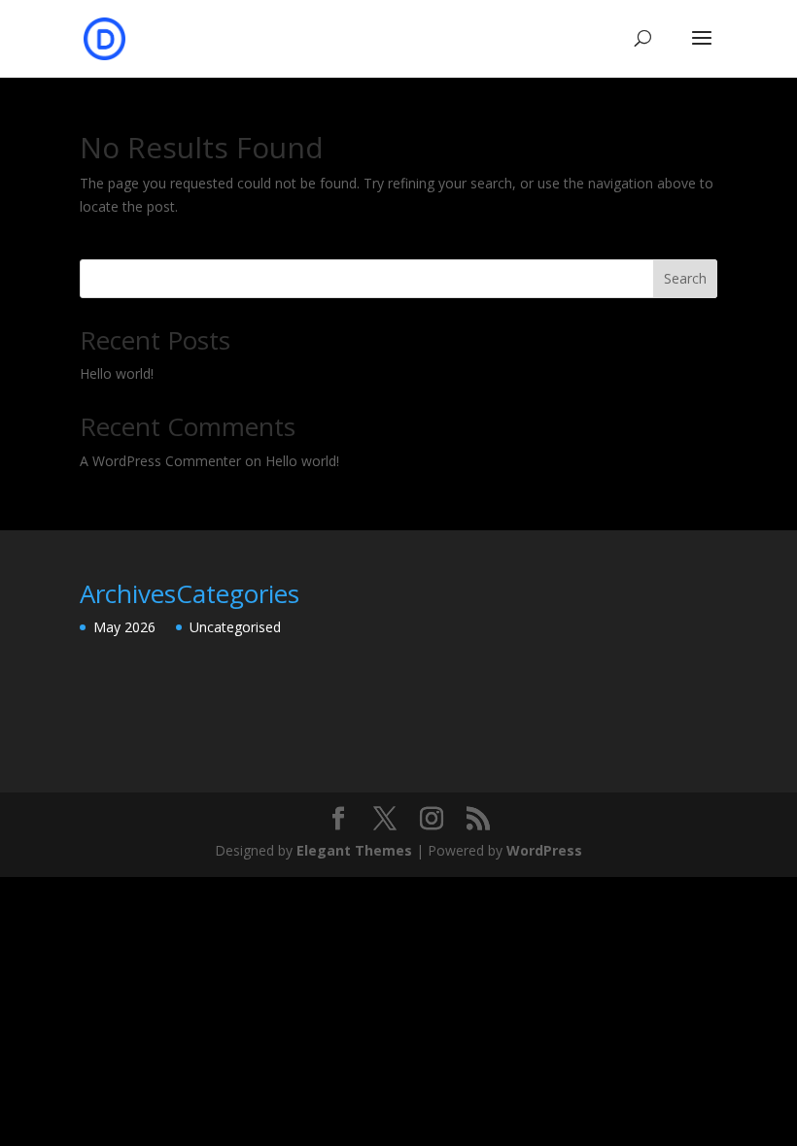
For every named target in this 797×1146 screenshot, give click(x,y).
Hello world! (117, 373)
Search (685, 278)
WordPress (544, 850)
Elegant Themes (354, 850)
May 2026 (124, 627)
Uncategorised (235, 627)
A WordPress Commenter (160, 461)
